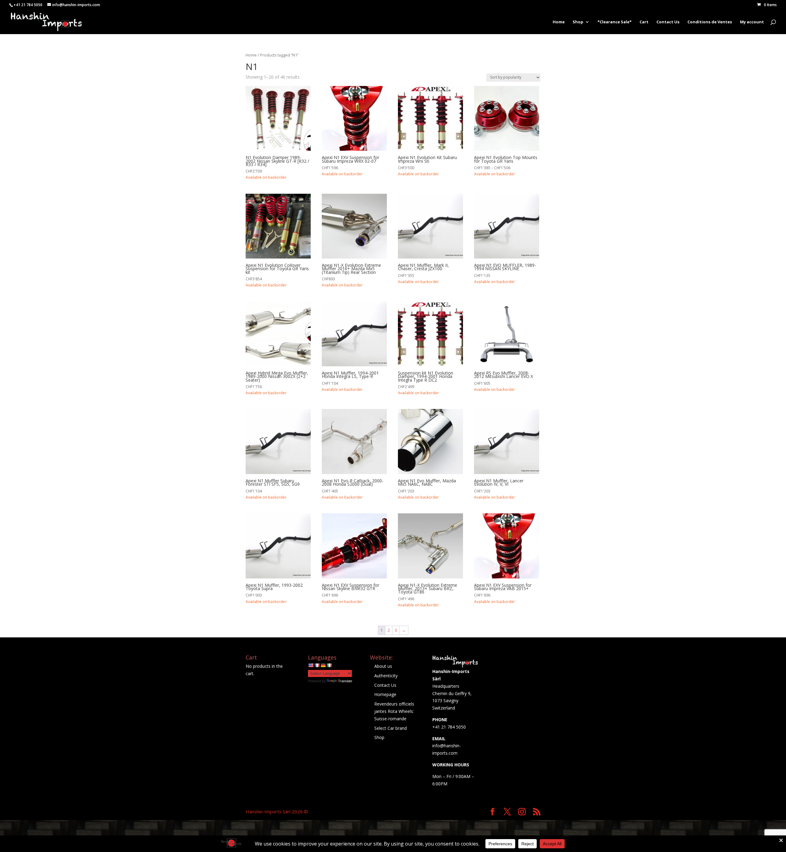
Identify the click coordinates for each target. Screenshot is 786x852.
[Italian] (329, 665)
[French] (317, 665)
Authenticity (386, 676)
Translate (345, 681)
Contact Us (667, 22)
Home (559, 22)
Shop (578, 22)
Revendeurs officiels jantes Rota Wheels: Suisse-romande (394, 711)
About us (383, 666)
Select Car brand (390, 728)
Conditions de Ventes (709, 22)
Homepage (385, 694)
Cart (644, 22)
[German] (323, 665)
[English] (310, 665)
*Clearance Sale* (614, 22)
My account (752, 22)
